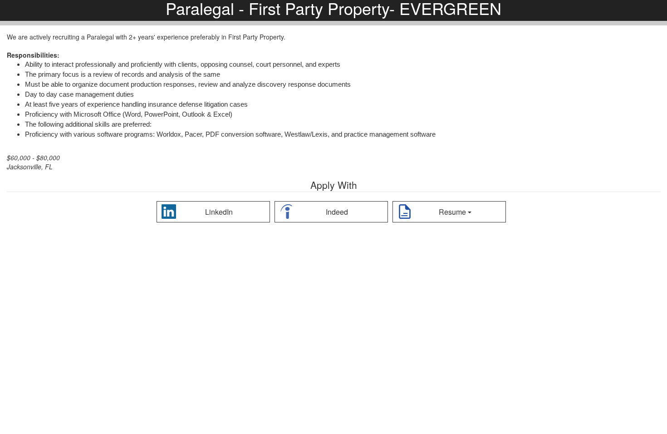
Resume (452, 212)
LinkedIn (219, 212)
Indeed (337, 212)
